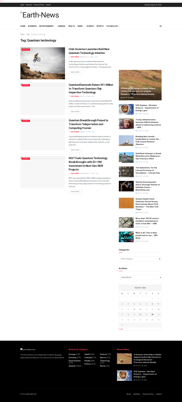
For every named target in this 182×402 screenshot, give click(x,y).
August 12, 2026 (87, 57)
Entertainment (46, 26)
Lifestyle (88, 358)
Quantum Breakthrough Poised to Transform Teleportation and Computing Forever (88, 124)
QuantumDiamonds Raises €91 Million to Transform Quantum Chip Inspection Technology (91, 88)
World (102, 366)
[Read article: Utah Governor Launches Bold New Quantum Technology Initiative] (42, 63)
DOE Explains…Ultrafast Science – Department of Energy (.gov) (147, 108)
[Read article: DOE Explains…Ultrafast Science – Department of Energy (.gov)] (126, 109)
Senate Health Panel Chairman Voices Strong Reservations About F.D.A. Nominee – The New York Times (147, 204)
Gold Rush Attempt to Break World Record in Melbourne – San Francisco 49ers (148, 156)
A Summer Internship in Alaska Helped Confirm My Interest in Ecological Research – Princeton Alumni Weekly (138, 91)
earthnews (75, 57)
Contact (48, 5)
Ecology (72, 354)
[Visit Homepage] (39, 15)
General (61, 26)
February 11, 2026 (88, 173)
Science (90, 26)
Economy (72, 358)
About (22, 5)
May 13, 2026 (86, 132)
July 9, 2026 (86, 96)
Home (22, 26)
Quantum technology (38, 34)
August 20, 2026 (127, 97)
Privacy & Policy (39, 5)
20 (140, 314)
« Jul (121, 329)
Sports (100, 26)
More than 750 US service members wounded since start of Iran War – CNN (147, 221)
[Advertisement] (116, 14)
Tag (27, 34)
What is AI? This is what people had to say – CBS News (146, 235)
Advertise (29, 5)
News (80, 26)
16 (158, 309)
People (87, 361)
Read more (76, 72)
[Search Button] (161, 26)
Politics (87, 364)
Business (32, 26)
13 (140, 309)
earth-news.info (31, 394)
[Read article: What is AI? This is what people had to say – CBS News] (126, 237)
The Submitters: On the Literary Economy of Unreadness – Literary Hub (148, 170)
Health (71, 26)
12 (134, 309)
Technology (112, 26)
